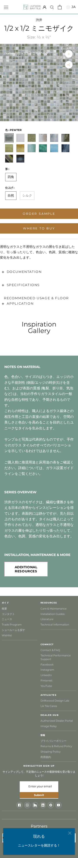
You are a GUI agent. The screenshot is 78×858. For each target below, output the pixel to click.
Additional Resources (26, 569)
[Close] (70, 833)
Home (9, 53)
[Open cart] (60, 7)
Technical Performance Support (56, 657)
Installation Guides (53, 614)
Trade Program (12, 624)
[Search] (52, 7)
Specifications (23, 285)
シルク (27, 195)
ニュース (7, 619)
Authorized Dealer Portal (57, 720)
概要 (4, 608)
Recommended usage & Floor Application (36, 301)
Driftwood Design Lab (55, 700)
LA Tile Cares (49, 706)
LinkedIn (46, 675)
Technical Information (55, 624)
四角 (11, 177)
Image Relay (49, 726)
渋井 (39, 20)
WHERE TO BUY (39, 228)
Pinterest (46, 680)
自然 (11, 195)
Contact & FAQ (50, 650)
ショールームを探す (13, 630)
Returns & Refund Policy (56, 746)
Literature (47, 619)
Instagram (47, 669)
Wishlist (7, 635)
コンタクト (8, 614)
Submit (39, 795)
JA (73, 7)
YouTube (46, 686)
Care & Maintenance (54, 608)
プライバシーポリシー (54, 740)
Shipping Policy (51, 751)
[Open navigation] (6, 7)
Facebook (47, 664)
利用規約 (46, 757)
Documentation (24, 272)
